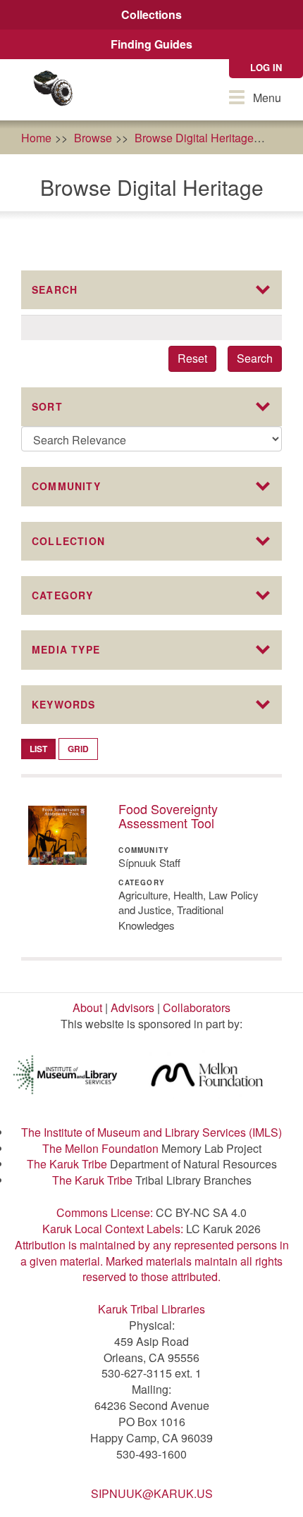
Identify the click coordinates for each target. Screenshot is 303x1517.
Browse (93, 138)
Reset (192, 358)
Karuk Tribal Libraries (151, 1309)
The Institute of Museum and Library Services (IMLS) (151, 1132)
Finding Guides (151, 44)
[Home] (53, 90)
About (87, 1007)
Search (255, 358)
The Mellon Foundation (100, 1148)
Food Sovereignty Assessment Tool (168, 815)
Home (36, 138)
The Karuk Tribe (67, 1164)
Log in (266, 67)
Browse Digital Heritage (194, 138)
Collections (151, 14)
